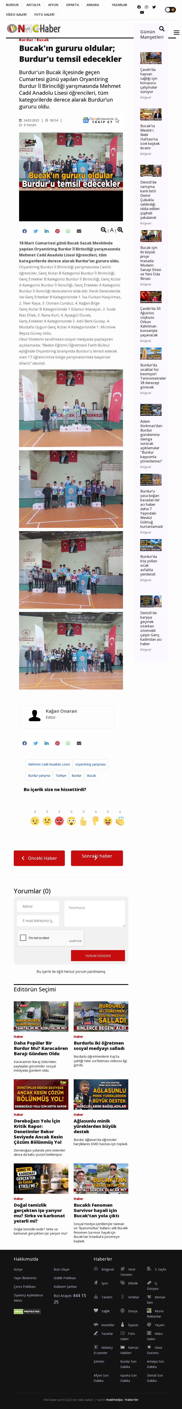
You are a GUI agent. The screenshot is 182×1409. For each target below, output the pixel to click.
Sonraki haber (97, 856)
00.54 (53, 120)
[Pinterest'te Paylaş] (57, 231)
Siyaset (133, 1325)
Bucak (91, 775)
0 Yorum (29, 125)
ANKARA (93, 4)
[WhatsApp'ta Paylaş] (68, 231)
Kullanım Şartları (65, 1286)
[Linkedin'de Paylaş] (46, 231)
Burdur (76, 775)
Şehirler (99, 1361)
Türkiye (61, 775)
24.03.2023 (31, 120)
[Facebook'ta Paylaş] (24, 231)
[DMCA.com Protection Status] (27, 1311)
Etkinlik (133, 1283)
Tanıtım (106, 1297)
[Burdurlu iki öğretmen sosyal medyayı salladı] (101, 1016)
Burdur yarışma (39, 775)
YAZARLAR (119, 4)
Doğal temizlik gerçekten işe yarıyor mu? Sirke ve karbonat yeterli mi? (39, 1213)
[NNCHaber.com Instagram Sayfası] (146, 7)
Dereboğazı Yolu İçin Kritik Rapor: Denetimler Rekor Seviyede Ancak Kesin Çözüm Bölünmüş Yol (38, 1131)
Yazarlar (107, 1333)
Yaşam (159, 1325)
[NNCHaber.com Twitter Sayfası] (154, 7)
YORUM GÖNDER (98, 956)
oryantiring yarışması (90, 764)
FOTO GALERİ (44, 14)
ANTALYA (33, 4)
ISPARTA (72, 4)
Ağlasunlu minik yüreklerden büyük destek (95, 1126)
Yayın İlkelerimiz (25, 1278)
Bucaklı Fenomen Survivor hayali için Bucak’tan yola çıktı (96, 1210)
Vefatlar (133, 1297)
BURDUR (12, 4)
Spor (104, 1283)
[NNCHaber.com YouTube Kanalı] (142, 12)
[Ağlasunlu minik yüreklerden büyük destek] (101, 1094)
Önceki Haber (42, 858)
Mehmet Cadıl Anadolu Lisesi (49, 764)
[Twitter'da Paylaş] (35, 231)
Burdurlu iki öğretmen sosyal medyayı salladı (99, 1045)
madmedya (114, 1400)
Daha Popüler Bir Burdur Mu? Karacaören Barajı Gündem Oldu (41, 1048)
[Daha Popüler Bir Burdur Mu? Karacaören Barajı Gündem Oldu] (41, 1016)
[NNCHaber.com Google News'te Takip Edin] (101, 120)
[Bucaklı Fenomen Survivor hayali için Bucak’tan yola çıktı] (101, 1178)
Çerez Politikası (25, 1286)
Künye (18, 1269)
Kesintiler (108, 1325)
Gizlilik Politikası (65, 1278)
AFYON (53, 4)
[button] (175, 35)
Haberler (132, 1400)
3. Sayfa (160, 1269)
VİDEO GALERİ (16, 14)
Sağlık (105, 1311)
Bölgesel (42, 29)
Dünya (132, 1311)
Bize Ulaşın (61, 1269)
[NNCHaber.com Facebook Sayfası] (139, 7)
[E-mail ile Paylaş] (79, 231)
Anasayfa (23, 29)
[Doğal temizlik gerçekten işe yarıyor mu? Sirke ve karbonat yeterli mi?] (41, 1178)
